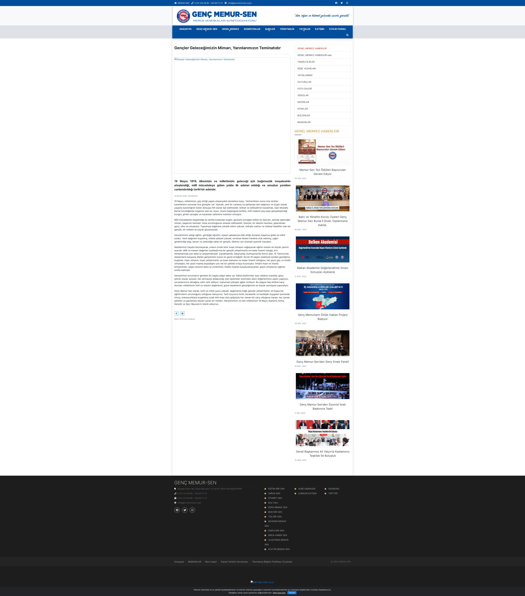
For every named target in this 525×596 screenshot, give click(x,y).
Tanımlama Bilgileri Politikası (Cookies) (272, 561)
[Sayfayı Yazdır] (182, 313)
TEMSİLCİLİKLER (306, 61)
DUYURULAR (304, 82)
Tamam (292, 592)
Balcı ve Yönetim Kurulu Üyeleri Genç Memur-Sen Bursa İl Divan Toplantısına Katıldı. (323, 221)
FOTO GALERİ (305, 88)
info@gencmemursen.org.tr (240, 3)
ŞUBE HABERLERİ (306, 488)
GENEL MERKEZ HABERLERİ (312, 48)
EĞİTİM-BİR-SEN (276, 488)
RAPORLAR (303, 102)
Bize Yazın (273, 502)
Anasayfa (179, 561)
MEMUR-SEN (183, 3)
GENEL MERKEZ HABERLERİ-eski (315, 55)
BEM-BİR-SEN (275, 512)
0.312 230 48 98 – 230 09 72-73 (209, 3)
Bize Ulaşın (211, 561)
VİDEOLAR (303, 95)
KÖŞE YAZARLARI (307, 68)
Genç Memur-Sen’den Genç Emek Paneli (322, 361)
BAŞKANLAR (304, 122)
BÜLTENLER (304, 115)
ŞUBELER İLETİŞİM (307, 493)
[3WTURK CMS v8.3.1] (262, 582)
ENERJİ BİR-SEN (276, 530)
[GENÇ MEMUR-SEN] (262, 15)
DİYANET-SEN (275, 498)
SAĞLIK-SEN (274, 493)
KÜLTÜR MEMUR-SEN (279, 549)
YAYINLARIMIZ (305, 75)
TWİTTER (333, 493)
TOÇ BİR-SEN (275, 516)
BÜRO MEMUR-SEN (277, 507)
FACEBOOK (333, 488)
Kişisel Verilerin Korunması (234, 561)
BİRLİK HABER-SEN (277, 535)
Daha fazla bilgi (279, 593)
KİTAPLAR (303, 108)
